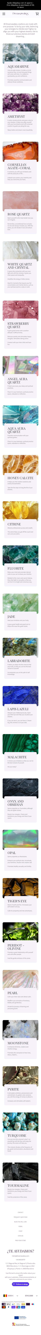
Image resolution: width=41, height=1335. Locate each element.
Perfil (21, 1226)
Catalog (20, 1236)
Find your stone (20, 1240)
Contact (20, 1212)
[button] (3, 13)
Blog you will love (20, 1222)
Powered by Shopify (19, 1302)
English (29, 1295)
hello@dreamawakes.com (20, 1256)
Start (20, 1231)
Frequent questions (20, 1217)
